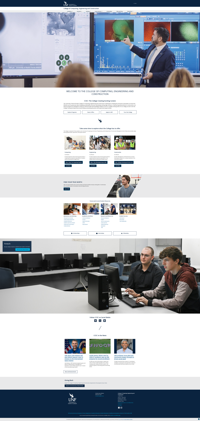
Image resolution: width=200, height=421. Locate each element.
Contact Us (120, 404)
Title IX (125, 413)
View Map (120, 405)
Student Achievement (104, 413)
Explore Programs (72, 112)
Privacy (119, 419)
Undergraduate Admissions (69, 219)
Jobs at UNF (130, 413)
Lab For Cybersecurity (105, 221)
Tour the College (128, 112)
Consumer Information (95, 413)
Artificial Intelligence (86, 218)
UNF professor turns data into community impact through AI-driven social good (124, 357)
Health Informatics (86, 221)
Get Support (122, 218)
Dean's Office (90, 112)
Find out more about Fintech (23, 249)
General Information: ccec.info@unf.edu (125, 402)
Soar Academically (123, 221)
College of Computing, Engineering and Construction (81, 8)
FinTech (83, 219)
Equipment (103, 225)
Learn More (68, 165)
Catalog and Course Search (69, 224)
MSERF (102, 219)
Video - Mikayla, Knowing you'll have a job (124, 162)
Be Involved (122, 219)
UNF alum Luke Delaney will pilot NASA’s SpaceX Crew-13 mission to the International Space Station (74, 358)
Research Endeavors (105, 218)
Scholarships (109, 11)
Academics (69, 11)
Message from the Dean (68, 218)
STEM (83, 222)
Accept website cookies (128, 419)
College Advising (67, 225)
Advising (88, 11)
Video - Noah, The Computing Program (74, 162)
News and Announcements (70, 371)
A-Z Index (135, 3)
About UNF (67, 188)
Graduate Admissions (68, 221)
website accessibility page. (115, 415)
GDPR (123, 419)
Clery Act (121, 413)
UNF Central (70, 413)
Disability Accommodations (114, 413)
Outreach (79, 11)
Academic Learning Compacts (69, 222)
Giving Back (129, 11)
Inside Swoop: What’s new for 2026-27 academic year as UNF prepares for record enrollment (99, 357)
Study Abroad (85, 224)
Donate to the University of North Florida (74, 385)
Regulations (88, 413)
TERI (102, 227)
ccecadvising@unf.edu (99, 396)
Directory (75, 413)
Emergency (80, 413)
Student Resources (104, 224)
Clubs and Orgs (119, 11)
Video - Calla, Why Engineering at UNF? (98, 162)
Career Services (98, 11)
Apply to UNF (109, 112)
